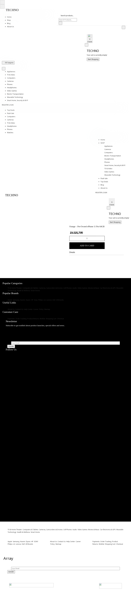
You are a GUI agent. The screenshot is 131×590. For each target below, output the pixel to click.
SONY (36, 541)
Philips (40, 300)
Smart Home (35, 290)
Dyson (27, 300)
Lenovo (49, 300)
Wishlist (42, 319)
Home (9, 17)
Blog (8, 23)
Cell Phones (67, 288)
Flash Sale (10, 113)
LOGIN (11, 105)
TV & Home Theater (15, 288)
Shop (9, 20)
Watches (10, 132)
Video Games (12, 91)
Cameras (10, 81)
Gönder (11, 346)
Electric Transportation (15, 94)
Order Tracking (20, 319)
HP (32, 300)
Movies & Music (94, 288)
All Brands (60, 300)
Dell (53, 300)
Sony (35, 300)
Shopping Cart (51, 319)
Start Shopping (93, 59)
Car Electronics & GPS (108, 288)
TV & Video (11, 75)
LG (44, 300)
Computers (11, 78)
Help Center (28, 309)
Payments (11, 319)
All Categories (9, 62)
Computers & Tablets (30, 288)
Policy (41, 309)
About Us (10, 27)
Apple (10, 300)
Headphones (12, 88)
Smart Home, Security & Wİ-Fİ (17, 100)
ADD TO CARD (87, 246)
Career (35, 309)
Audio (74, 288)
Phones (9, 84)
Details (72, 252)
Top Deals (10, 110)
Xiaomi (22, 300)
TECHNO (12, 10)
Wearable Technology (15, 97)
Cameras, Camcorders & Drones (51, 288)
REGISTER (5, 105)
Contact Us (19, 309)
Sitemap (47, 309)
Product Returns (33, 319)
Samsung (15, 300)
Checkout (60, 319)
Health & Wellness (23, 290)
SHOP (103, 143)
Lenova (18, 544)
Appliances (11, 71)
